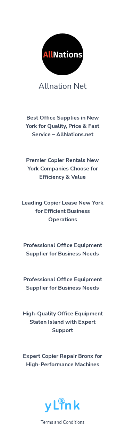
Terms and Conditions (62, 422)
